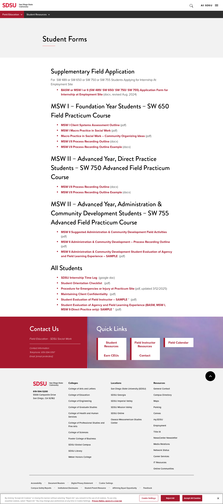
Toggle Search (191, 5)
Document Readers (56, 483)
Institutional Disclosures (68, 488)
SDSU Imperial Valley (121, 401)
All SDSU (206, 5)
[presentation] (73, 383)
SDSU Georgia (118, 394)
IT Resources (160, 462)
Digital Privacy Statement (82, 483)
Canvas (157, 413)
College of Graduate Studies (82, 407)
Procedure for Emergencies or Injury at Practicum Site (97, 288)
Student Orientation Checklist (82, 283)
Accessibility (36, 483)
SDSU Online (117, 413)
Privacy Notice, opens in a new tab (107, 500)
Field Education (10, 14)
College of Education (79, 394)
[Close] (218, 498)
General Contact (162, 388)
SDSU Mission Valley (121, 407)
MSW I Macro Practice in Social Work (86, 130)
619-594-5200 (40, 391)
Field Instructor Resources (145, 344)
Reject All (170, 498)
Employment (160, 425)
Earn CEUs (111, 355)
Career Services (161, 456)
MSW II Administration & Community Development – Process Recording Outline (116, 242)
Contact (144, 355)
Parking (157, 407)
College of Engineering (80, 401)
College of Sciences (78, 432)
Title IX (157, 431)
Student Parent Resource (95, 488)
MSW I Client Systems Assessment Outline (90, 125)
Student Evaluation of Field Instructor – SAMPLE (94, 299)
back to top (210, 376)
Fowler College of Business (82, 438)
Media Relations (162, 444)
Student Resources (37, 14)
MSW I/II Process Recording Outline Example (91, 147)
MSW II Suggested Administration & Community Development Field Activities (114, 232)
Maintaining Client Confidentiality (84, 294)
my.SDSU (158, 419)
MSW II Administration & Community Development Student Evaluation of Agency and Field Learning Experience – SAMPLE (116, 253)
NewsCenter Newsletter (165, 437)
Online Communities (164, 468)
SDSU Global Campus (79, 444)
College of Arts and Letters (82, 388)
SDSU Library (75, 450)
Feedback (147, 488)
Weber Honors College (79, 456)
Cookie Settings (106, 483)
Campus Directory (163, 394)
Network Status (161, 450)
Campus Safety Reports (41, 488)
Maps (156, 401)
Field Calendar (178, 342)
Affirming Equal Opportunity (125, 488)
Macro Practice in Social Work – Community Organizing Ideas (103, 136)
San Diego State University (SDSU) (128, 388)
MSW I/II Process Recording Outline (85, 141)
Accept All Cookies (192, 498)
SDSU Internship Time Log (79, 277)
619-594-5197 (48, 352)
